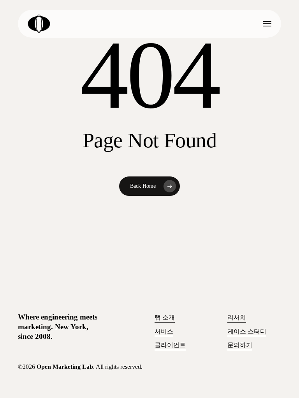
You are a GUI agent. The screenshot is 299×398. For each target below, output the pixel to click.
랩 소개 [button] (165, 317)
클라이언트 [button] (170, 345)
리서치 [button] (236, 317)
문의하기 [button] (239, 345)
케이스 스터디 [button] (246, 331)
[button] (267, 24)
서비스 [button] (164, 331)
